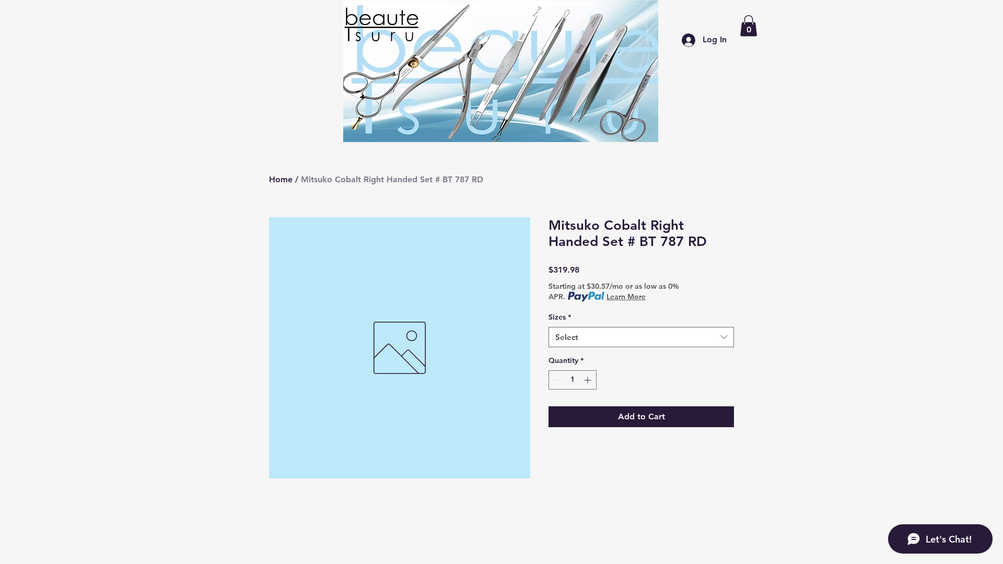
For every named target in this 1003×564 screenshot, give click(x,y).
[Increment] (588, 380)
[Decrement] (556, 380)
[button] (748, 26)
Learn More (626, 296)
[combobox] (641, 337)
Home (281, 179)
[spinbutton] (572, 380)
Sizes (560, 317)
